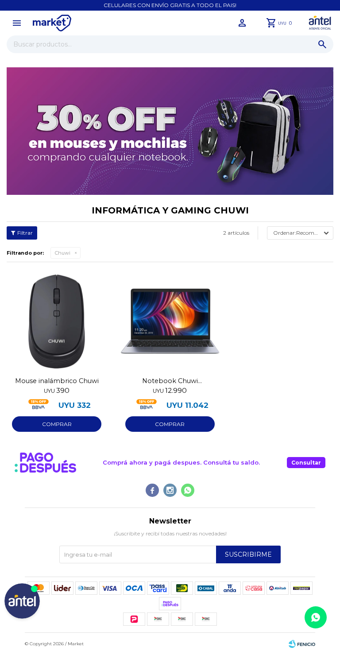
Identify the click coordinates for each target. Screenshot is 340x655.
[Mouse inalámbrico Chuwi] (57, 321)
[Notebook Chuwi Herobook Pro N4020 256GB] (170, 321)
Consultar (306, 462)
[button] (322, 44)
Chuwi (62, 253)
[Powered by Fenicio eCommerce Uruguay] (302, 644)
